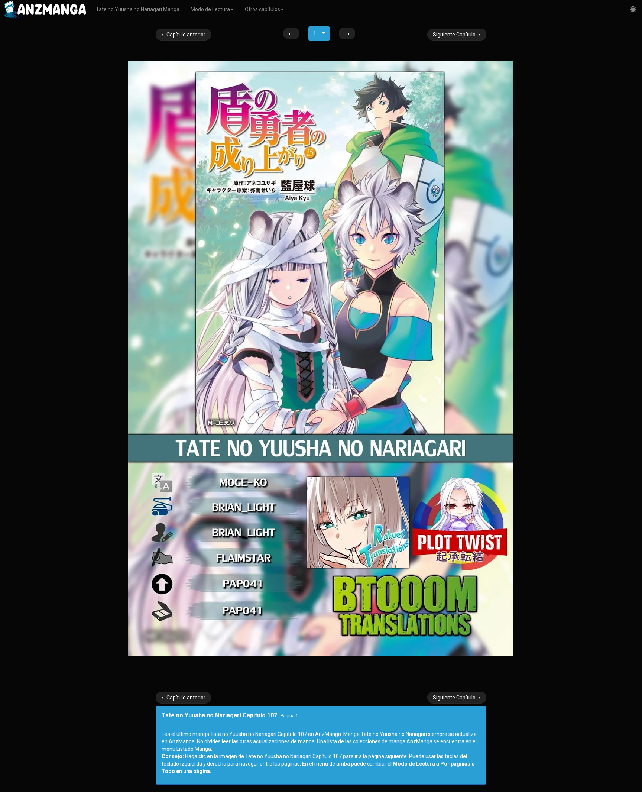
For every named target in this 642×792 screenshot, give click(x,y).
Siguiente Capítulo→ (457, 35)
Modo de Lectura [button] (210, 9)
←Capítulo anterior (183, 35)
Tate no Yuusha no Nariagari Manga (137, 9)
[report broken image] (633, 9)
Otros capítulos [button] (262, 9)
